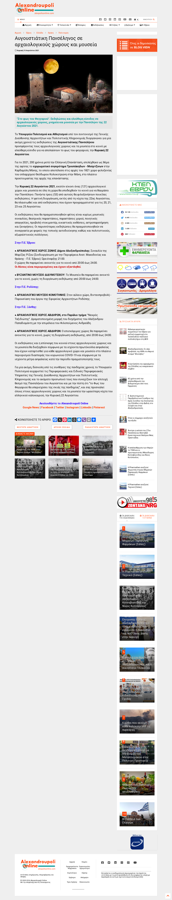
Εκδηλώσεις (98, 25)
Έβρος (29, 33)
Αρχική (28, 25)
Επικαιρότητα (45, 25)
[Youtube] (124, 19)
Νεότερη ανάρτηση (27, 427)
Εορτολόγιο (72, 873)
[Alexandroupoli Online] (34, 14)
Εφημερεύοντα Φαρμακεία (72, 867)
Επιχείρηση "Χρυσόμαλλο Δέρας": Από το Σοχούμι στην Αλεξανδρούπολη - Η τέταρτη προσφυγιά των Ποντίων (96, 469)
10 (124, 813)
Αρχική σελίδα (62, 427)
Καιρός (84, 862)
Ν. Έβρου (146, 25)
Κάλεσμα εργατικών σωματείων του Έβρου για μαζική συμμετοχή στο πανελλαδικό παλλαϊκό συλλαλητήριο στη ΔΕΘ (139, 334)
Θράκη (51, 33)
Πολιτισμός (64, 33)
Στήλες (114, 25)
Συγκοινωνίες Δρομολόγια (84, 867)
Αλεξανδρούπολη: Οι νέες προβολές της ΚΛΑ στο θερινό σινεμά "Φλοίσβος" (29, 449)
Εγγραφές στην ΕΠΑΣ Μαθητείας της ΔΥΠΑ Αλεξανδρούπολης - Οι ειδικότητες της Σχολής (136, 691)
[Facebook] (100, 19)
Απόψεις (82, 25)
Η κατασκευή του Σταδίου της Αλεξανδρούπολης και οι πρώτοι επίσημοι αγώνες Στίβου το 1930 (63, 470)
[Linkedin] (115, 19)
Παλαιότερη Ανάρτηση (97, 427)
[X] (105, 19)
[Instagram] (110, 19)
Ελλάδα (40, 33)
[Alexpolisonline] (130, 19)
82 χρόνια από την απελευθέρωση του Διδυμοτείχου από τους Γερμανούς (95, 448)
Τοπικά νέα (64, 25)
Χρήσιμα (129, 25)
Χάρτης (84, 873)
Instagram (72, 407)
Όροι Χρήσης (72, 882)
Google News (31, 407)
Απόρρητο (84, 877)
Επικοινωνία (84, 882)
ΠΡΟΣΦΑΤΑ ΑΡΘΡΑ (131, 321)
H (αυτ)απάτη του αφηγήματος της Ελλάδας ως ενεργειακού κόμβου (63, 449)
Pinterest (99, 407)
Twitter (59, 407)
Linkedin (86, 407)
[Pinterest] (120, 19)
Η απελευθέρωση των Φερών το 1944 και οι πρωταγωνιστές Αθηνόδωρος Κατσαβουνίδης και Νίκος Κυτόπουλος (141, 453)
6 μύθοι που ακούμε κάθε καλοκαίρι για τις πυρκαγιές (136, 726)
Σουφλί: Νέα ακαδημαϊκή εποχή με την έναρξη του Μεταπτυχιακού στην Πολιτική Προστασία (135, 753)
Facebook (47, 407)
